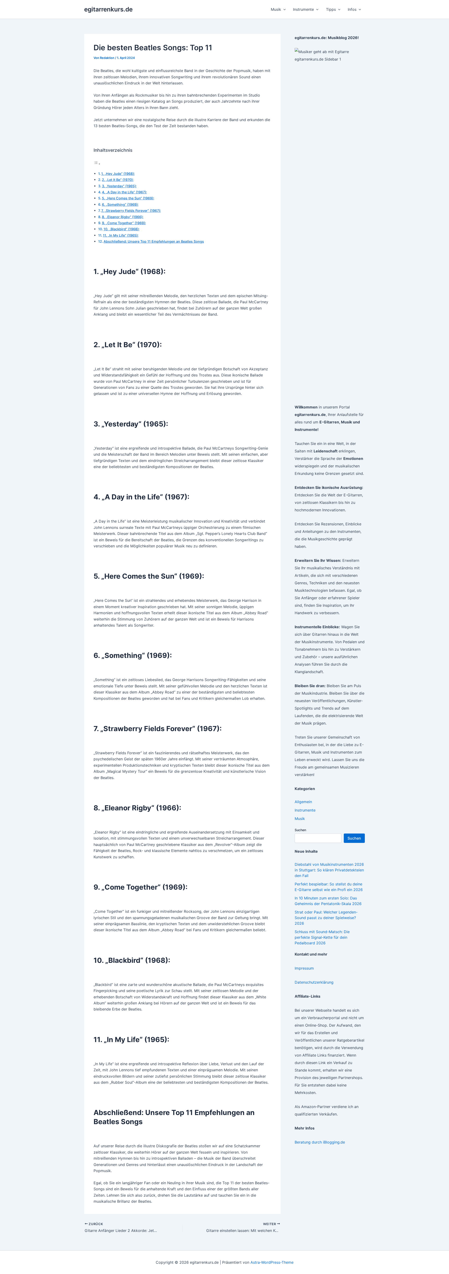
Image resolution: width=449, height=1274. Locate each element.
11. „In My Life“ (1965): (120, 235)
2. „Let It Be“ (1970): (118, 180)
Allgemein (303, 801)
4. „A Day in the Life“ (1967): (124, 192)
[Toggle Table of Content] (97, 163)
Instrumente (305, 810)
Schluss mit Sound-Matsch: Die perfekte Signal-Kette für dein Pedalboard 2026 (322, 937)
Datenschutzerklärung (314, 982)
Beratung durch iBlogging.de (320, 1142)
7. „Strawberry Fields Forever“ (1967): (131, 211)
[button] (283, 9)
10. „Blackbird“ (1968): (121, 229)
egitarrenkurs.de (108, 9)
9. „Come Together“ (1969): (124, 223)
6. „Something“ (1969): (120, 204)
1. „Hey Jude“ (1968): (118, 174)
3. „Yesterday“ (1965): (119, 186)
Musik (300, 818)
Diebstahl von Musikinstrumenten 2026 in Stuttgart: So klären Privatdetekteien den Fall (329, 870)
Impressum (304, 968)
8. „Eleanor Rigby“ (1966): (122, 217)
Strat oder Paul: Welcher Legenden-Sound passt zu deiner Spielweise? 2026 (326, 918)
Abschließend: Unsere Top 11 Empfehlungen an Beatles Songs (154, 241)
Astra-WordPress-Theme (271, 1262)
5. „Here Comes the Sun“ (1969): (128, 198)
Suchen (300, 830)
